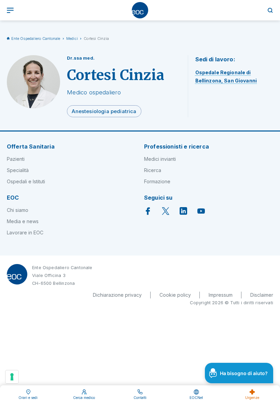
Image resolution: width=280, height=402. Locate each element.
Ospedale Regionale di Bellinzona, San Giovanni (226, 76)
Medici (72, 38)
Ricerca (152, 170)
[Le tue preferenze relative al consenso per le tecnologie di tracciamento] (11, 376)
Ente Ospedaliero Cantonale (35, 38)
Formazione (157, 181)
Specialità (18, 170)
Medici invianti (160, 159)
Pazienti (16, 159)
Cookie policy (175, 295)
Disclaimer (261, 295)
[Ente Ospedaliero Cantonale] (140, 10)
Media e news (23, 221)
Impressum (221, 295)
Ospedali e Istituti (26, 181)
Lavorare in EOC (25, 232)
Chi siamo (17, 210)
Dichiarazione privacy (117, 295)
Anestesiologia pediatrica (104, 111)
